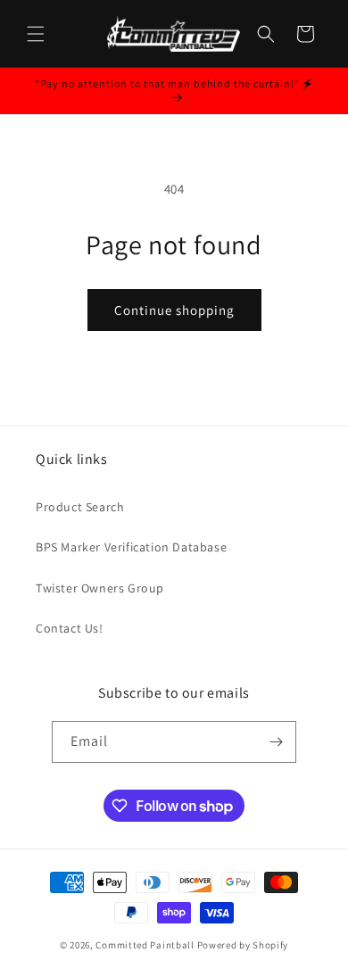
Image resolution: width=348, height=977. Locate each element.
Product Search (80, 507)
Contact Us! (70, 628)
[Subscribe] (275, 742)
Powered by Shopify (243, 945)
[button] (35, 34)
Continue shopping (174, 310)
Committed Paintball (144, 945)
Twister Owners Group (100, 588)
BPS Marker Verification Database (131, 547)
